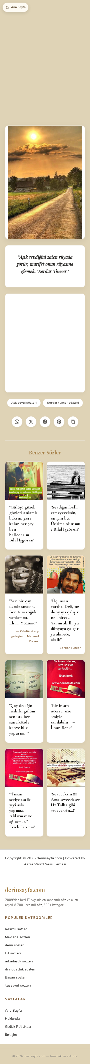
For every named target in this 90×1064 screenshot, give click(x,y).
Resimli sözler (16, 929)
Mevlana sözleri (17, 937)
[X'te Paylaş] (31, 421)
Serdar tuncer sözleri (63, 403)
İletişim (11, 1034)
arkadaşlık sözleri (19, 961)
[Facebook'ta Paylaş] (45, 421)
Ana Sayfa (18, 7)
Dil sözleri (13, 953)
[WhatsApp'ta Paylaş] (17, 421)
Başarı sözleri (15, 977)
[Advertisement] (45, 68)
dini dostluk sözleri (20, 969)
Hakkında (12, 1018)
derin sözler (14, 945)
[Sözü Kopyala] (73, 421)
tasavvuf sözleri (18, 985)
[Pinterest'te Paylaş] (59, 421)
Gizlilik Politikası (18, 1026)
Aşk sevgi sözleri (23, 403)
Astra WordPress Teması (45, 864)
